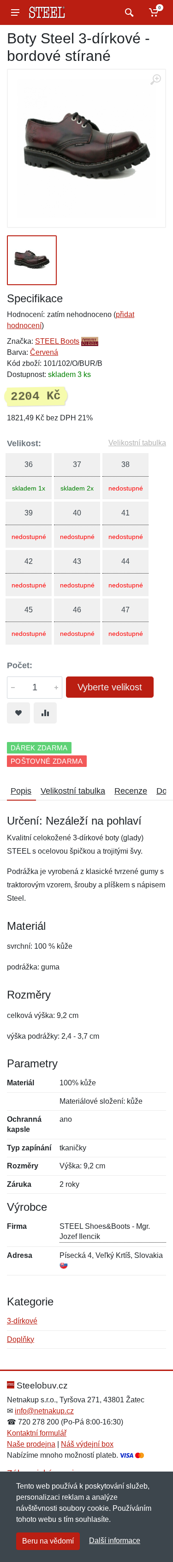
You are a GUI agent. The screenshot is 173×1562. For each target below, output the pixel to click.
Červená (44, 352)
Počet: (19, 665)
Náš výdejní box (87, 1444)
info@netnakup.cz (44, 1411)
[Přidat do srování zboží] (45, 713)
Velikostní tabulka (137, 443)
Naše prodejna (31, 1444)
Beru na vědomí (48, 1541)
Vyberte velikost (110, 687)
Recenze (130, 791)
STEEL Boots (57, 341)
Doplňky (20, 1339)
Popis (21, 791)
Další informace (114, 1540)
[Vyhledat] (128, 12)
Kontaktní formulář (36, 1433)
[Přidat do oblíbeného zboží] (18, 713)
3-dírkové (22, 1321)
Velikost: (24, 443)
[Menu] (15, 12)
